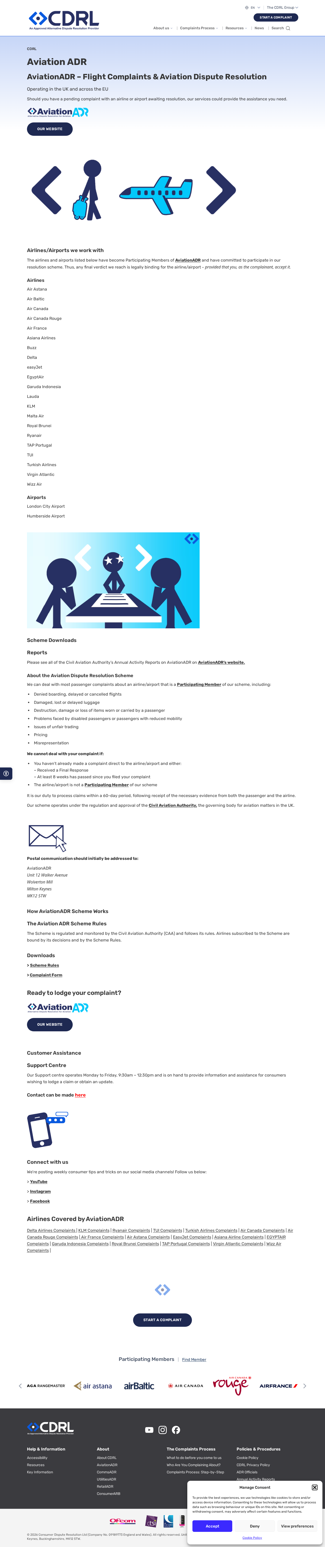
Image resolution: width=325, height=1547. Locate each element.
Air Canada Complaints (262, 1230)
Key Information (40, 1472)
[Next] (304, 1386)
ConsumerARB (108, 1494)
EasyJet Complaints (192, 1237)
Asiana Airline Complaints (239, 1237)
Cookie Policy (252, 1538)
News (259, 28)
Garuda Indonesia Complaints (80, 1243)
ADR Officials (247, 1472)
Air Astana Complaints (148, 1237)
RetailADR (105, 1486)
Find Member (194, 1359)
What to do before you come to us (194, 1458)
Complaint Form (46, 975)
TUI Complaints (167, 1230)
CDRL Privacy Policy (253, 1465)
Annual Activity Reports (256, 1479)
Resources (235, 28)
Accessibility (37, 1458)
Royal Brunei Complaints (135, 1243)
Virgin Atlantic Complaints (238, 1243)
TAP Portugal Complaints (186, 1243)
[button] (314, 1487)
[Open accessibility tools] (6, 773)
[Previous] (21, 1386)
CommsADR (106, 1472)
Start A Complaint (276, 17)
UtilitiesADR (106, 1479)
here (80, 1095)
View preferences (297, 1526)
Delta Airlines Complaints (51, 1230)
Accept (212, 1526)
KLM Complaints (93, 1230)
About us (161, 28)
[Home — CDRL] (64, 20)
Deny (255, 1526)
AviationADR (107, 1465)
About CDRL (107, 1458)
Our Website (50, 129)
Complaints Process (197, 28)
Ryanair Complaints (131, 1230)
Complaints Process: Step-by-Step (195, 1472)
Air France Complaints (102, 1237)
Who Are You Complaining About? (193, 1465)
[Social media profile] (149, 1430)
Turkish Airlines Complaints (211, 1230)
